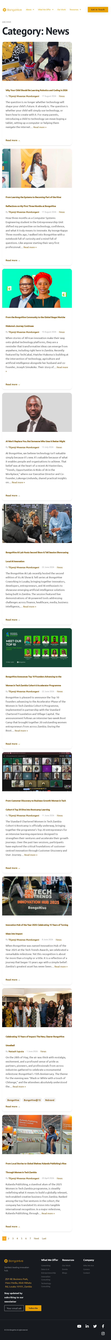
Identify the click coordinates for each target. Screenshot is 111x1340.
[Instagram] (103, 1333)
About (28, 9)
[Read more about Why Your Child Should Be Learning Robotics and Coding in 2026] (37, 61)
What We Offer (44, 9)
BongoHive (13, 1100)
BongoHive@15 (32, 1100)
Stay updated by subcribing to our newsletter (13, 1297)
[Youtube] (79, 1326)
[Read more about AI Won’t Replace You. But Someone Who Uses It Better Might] (37, 412)
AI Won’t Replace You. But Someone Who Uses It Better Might (35, 441)
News (62, 96)
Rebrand (49, 1100)
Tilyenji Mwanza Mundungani (24, 96)
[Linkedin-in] (87, 1326)
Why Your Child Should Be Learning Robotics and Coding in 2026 (36, 90)
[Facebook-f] (103, 1326)
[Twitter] (95, 1326)
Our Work (61, 9)
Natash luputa (16, 1051)
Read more (13, 140)
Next (36, 1238)
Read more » (39, 127)
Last (44, 1238)
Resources (74, 9)
